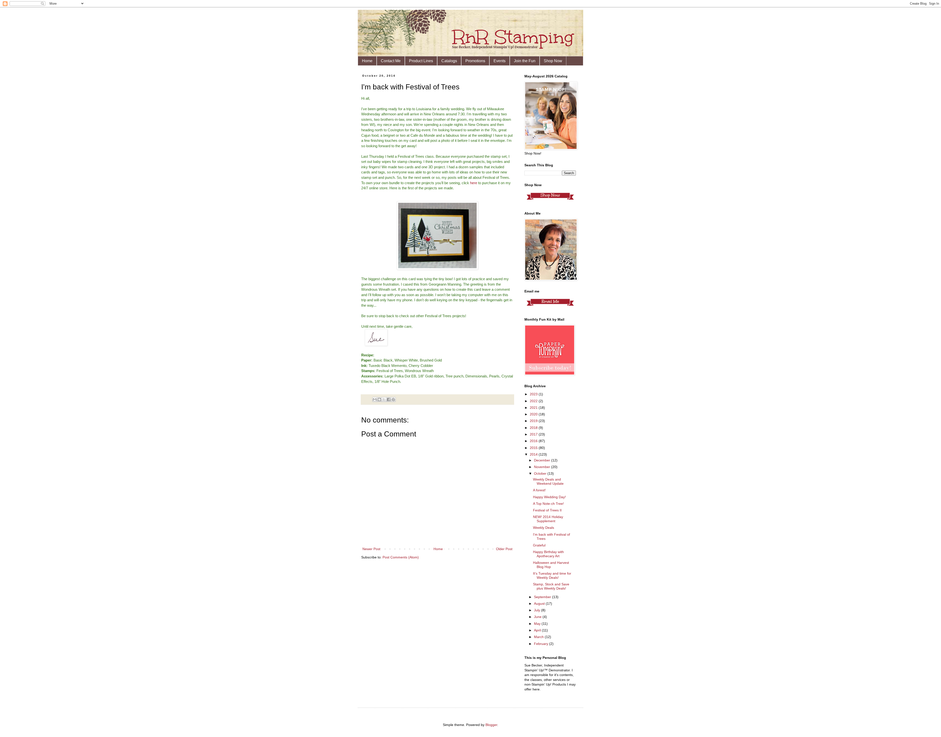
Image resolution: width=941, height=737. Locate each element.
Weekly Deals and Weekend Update (548, 481)
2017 (534, 434)
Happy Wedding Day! (549, 497)
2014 (534, 454)
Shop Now (553, 61)
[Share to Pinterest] (393, 399)
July (537, 610)
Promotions (475, 61)
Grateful (539, 545)
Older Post (504, 549)
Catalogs (449, 61)
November (542, 467)
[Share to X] (384, 399)
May (538, 624)
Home (367, 61)
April (538, 630)
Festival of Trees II (547, 510)
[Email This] (374, 399)
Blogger (491, 725)
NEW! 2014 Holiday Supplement (548, 519)
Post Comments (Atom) (401, 557)
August (540, 603)
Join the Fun (524, 61)
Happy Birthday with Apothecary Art (548, 554)
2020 (534, 414)
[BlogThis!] (379, 399)
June (538, 617)
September (543, 597)
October (540, 473)
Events (500, 61)
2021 (534, 408)
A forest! (539, 490)
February (541, 644)
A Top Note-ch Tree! (548, 504)
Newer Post (371, 549)
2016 (534, 441)
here (473, 183)
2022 (534, 401)
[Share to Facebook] (388, 399)
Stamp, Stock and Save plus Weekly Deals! (551, 586)
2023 (534, 394)
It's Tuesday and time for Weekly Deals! (552, 575)
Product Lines (421, 61)
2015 (534, 448)
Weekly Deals (543, 528)
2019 (534, 421)
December (542, 460)
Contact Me (391, 61)
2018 (534, 428)
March (539, 637)
